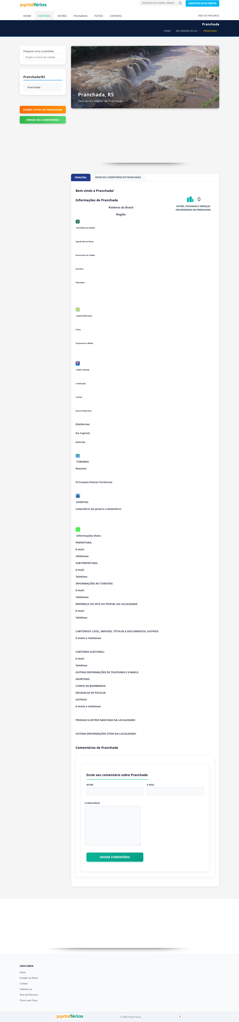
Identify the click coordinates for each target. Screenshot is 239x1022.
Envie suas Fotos (29, 1000)
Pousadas (80, 16)
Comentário (92, 803)
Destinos (44, 16)
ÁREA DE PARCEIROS (208, 15)
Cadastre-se (26, 989)
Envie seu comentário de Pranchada (118, 177)
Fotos (98, 16)
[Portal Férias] (33, 6)
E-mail (151, 784)
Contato (116, 16)
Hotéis (62, 16)
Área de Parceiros (29, 994)
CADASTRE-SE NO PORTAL (202, 3)
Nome (89, 784)
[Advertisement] (145, 138)
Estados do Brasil (29, 978)
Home (27, 16)
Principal (81, 177)
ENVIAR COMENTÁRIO (115, 857)
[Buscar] (180, 3)
